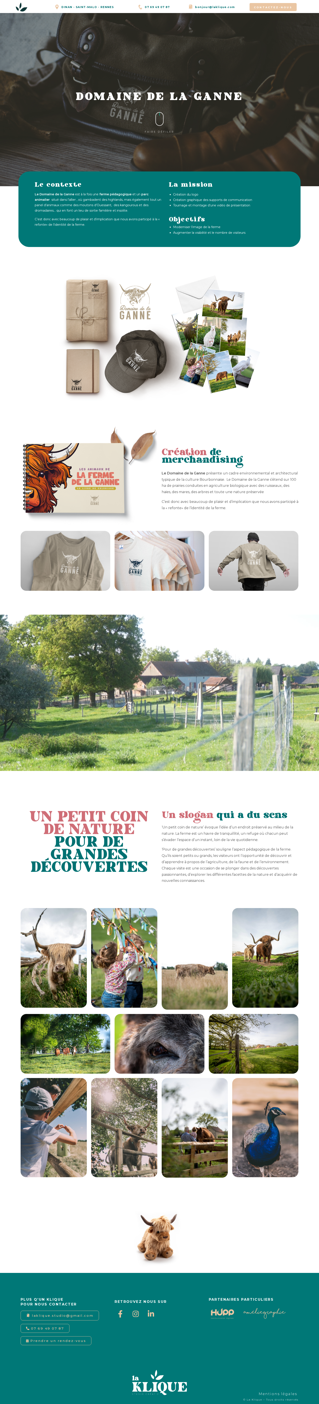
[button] (273, 7)
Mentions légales (278, 1394)
